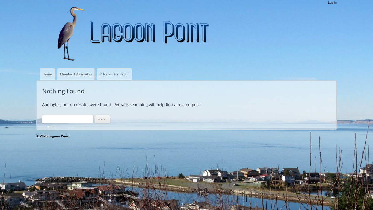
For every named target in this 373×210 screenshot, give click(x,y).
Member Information (76, 74)
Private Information (114, 74)
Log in (332, 2)
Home (47, 74)
